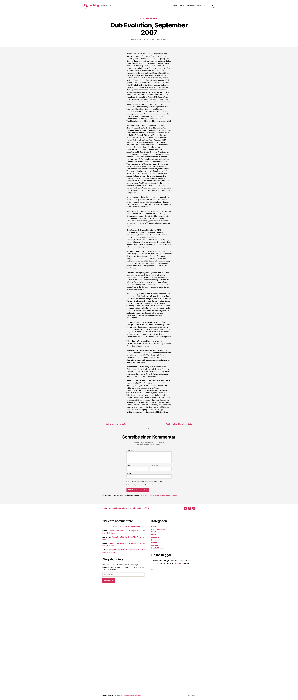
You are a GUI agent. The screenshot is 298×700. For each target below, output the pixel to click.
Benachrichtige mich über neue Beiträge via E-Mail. (142, 485)
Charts (154, 526)
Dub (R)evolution (146, 18)
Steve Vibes (107, 526)
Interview (155, 537)
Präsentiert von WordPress (132, 695)
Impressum (118, 695)
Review (155, 18)
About (199, 5)
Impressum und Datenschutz (114, 508)
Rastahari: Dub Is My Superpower (127, 526)
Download (179, 563)
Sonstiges (155, 545)
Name (128, 465)
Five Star (154, 535)
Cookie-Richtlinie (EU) (139, 508)
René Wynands (137, 39)
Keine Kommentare (163, 39)
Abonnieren (108, 580)
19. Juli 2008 (150, 39)
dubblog (110, 695)
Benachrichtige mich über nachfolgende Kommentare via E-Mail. (145, 481)
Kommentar (130, 450)
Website (128, 473)
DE (204, 5)
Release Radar (190, 5)
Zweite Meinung (157, 548)
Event (153, 532)
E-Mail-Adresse (154, 465)
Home (175, 5)
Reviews (181, 5)
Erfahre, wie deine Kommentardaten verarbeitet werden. (159, 495)
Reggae (154, 540)
